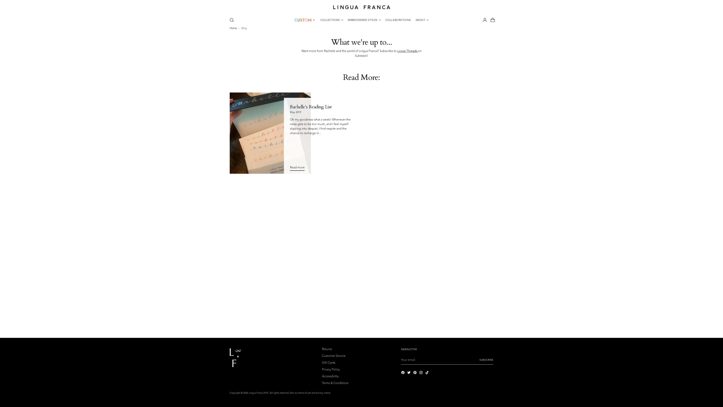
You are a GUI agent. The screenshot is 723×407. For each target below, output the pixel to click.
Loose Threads (407, 51)
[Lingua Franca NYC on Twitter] (409, 373)
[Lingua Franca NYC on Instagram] (421, 373)
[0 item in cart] (491, 20)
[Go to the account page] (483, 20)
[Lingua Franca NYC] (361, 7)
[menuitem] (304, 20)
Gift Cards (328, 362)
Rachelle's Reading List (311, 107)
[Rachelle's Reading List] (270, 133)
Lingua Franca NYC (259, 393)
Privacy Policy (331, 369)
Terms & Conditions (335, 383)
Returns (327, 349)
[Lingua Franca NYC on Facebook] (403, 373)
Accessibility (330, 376)
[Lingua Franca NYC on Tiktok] (427, 373)
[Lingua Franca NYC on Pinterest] (415, 373)
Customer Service (333, 356)
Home (233, 28)
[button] (232, 20)
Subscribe (486, 360)
